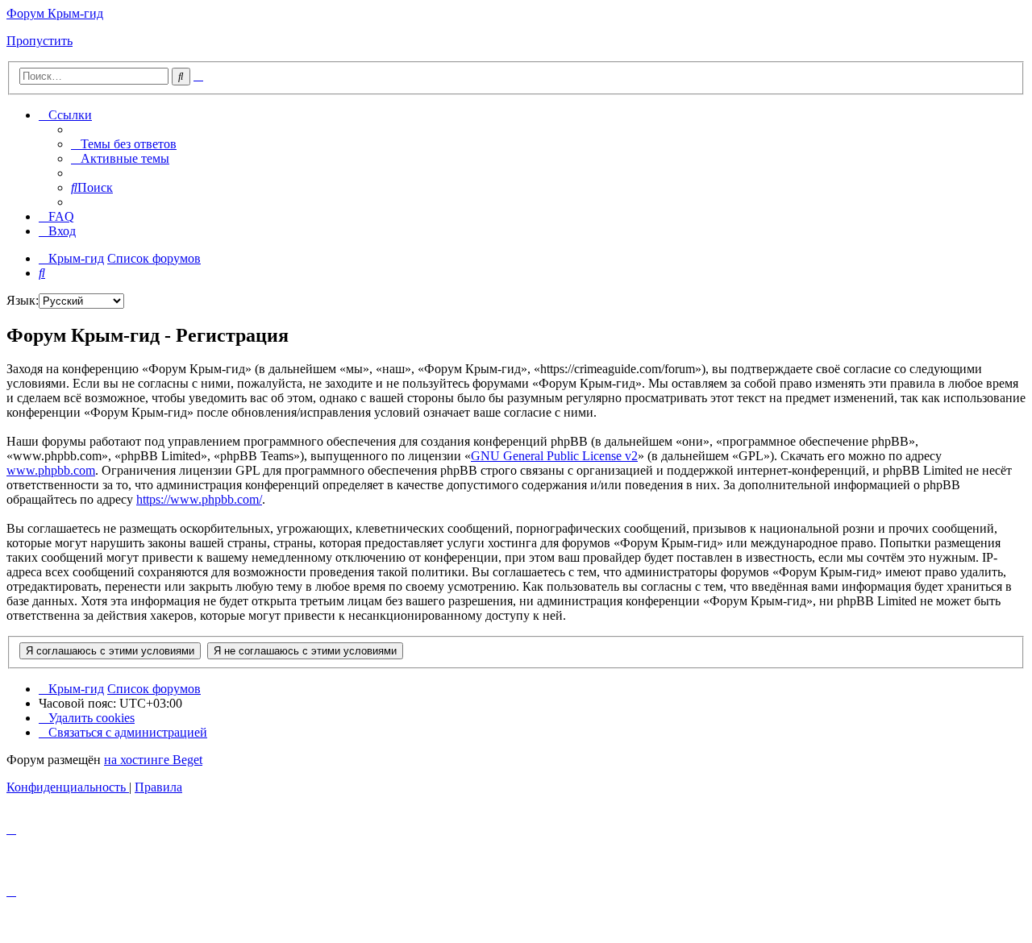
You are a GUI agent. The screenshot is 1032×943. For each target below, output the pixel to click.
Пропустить (39, 41)
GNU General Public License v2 (554, 456)
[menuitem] (124, 144)
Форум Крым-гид (54, 13)
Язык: (22, 300)
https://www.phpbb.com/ (199, 499)
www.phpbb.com (50, 470)
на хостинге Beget (153, 759)
